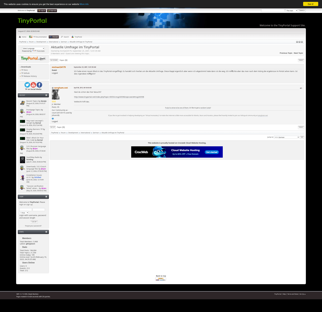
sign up (29, 204)
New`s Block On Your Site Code (35, 139)
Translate (41, 51)
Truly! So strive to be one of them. (177, 108)
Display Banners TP (34, 129)
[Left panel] (297, 42)
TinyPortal (277, 294)
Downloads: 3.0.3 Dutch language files (36, 167)
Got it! (311, 4)
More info (84, 4)
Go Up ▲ (303, 294)
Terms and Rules (292, 294)
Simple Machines (33, 294)
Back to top (161, 276)
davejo (44, 101)
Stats (21, 232)
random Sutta (205, 108)
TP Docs (24, 70)
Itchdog (29, 159)
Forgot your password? (33, 226)
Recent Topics (32, 101)
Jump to (270, 137)
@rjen (28, 112)
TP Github (25, 73)
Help (284, 294)
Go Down (53, 60)
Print (301, 60)
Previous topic (286, 53)
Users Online (28, 262)
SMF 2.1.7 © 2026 (21, 294)
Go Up (52, 127)
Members (26, 238)
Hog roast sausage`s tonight (34, 121)
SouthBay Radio (32, 157)
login (21, 204)
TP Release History (29, 76)
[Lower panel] (299, 42)
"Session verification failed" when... (34, 187)
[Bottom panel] (302, 42)
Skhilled (37, 177)
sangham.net (61, 87)
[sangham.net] (53, 118)
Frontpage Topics (33, 109)
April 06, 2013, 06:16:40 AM (82, 88)
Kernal (38, 123)
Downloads (26, 67)
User (21, 197)
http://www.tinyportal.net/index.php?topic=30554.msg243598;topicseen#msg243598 (109, 97)
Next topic (298, 53)
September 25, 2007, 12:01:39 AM (85, 67)
